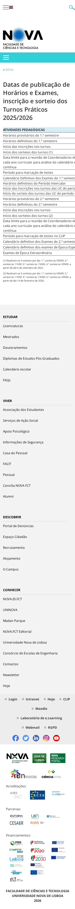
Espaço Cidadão (15, 537)
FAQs (7, 380)
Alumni (8, 496)
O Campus (11, 569)
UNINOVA (10, 610)
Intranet (32, 699)
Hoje (6, 686)
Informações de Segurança (23, 442)
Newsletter (11, 675)
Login (13, 699)
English (11, 7)
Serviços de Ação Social (20, 420)
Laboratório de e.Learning (41, 718)
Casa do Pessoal (15, 453)
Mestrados (11, 337)
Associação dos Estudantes (23, 409)
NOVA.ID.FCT (12, 599)
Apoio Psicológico (16, 431)
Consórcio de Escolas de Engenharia (30, 653)
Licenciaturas (13, 326)
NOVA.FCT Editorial (17, 631)
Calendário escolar (17, 369)
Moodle (41, 708)
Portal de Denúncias (18, 526)
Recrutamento (14, 547)
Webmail (33, 727)
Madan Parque (14, 620)
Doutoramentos (15, 347)
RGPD (52, 727)
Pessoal (9, 474)
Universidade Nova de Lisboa (25, 642)
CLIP (66, 699)
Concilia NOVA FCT (17, 485)
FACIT (7, 464)
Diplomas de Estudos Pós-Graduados (31, 358)
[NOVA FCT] (23, 38)
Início (9, 69)
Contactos (10, 664)
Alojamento (11, 558)
